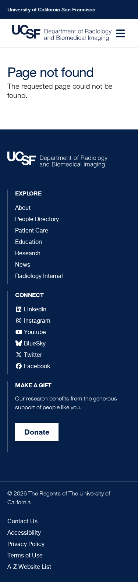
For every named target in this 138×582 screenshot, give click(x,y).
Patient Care (31, 231)
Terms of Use (25, 556)
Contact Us (22, 522)
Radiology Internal (39, 276)
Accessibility (24, 533)
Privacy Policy (26, 545)
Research (27, 254)
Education (28, 242)
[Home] (57, 33)
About (23, 208)
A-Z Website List (29, 567)
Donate (36, 431)
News (22, 265)
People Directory (37, 220)
